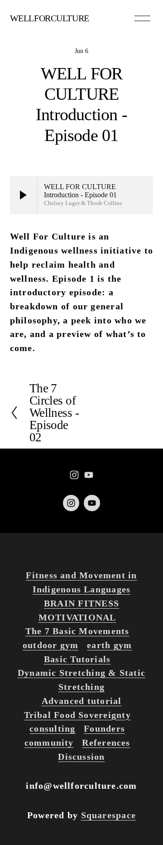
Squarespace (108, 815)
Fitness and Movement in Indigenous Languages (81, 582)
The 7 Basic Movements (77, 631)
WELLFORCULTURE (49, 18)
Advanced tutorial (82, 701)
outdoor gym (51, 645)
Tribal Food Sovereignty (77, 715)
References (106, 742)
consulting (52, 728)
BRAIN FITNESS (81, 603)
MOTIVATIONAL (77, 617)
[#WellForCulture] (74, 474)
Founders (104, 728)
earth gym (109, 645)
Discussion (81, 757)
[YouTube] (88, 474)
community (49, 742)
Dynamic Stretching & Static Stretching (81, 680)
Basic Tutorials (77, 659)
